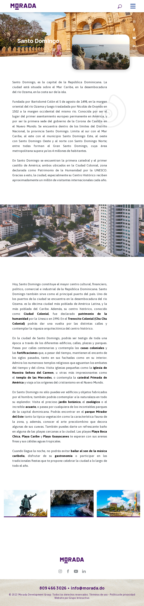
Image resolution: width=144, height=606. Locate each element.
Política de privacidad (122, 594)
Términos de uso (98, 594)
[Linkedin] (84, 571)
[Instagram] (60, 571)
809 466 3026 (53, 588)
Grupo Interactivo (79, 598)
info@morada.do (87, 588)
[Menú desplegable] (133, 6)
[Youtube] (76, 571)
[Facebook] (68, 571)
